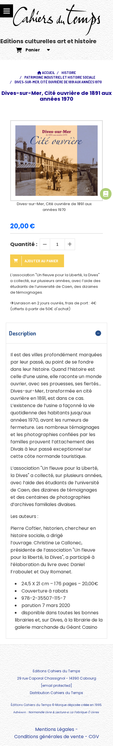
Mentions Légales (54, 729)
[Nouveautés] (106, 194)
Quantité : (23, 244)
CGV (94, 736)
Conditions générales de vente (49, 736)
